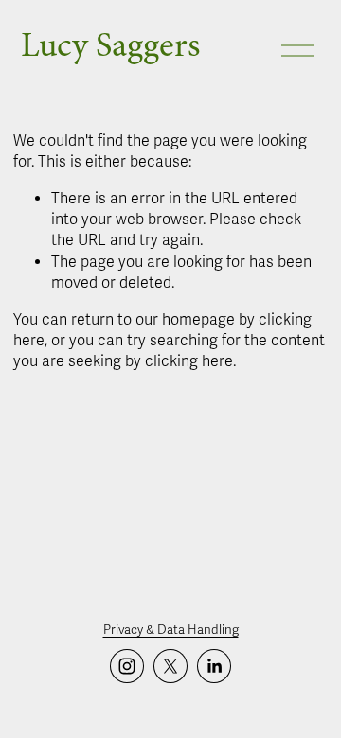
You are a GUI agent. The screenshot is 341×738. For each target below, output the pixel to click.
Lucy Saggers (110, 45)
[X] (170, 666)
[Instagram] (127, 666)
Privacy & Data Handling (171, 630)
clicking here (189, 361)
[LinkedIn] (214, 666)
